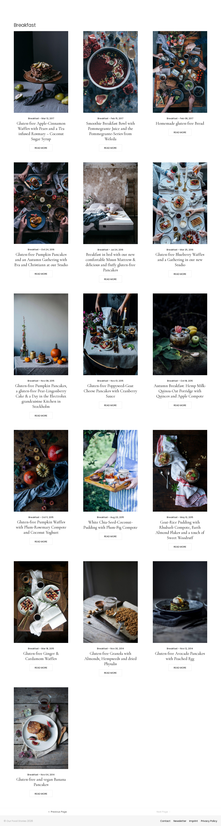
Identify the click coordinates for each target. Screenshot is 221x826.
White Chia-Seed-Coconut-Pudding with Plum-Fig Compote (110, 525)
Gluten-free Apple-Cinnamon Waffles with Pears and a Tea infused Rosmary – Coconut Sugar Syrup (41, 131)
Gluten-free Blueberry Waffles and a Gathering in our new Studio (180, 259)
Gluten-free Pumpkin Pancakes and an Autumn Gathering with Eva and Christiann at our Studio (41, 259)
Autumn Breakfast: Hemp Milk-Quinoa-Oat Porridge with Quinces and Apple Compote (180, 391)
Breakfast (33, 118)
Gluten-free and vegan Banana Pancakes (41, 782)
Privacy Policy (209, 821)
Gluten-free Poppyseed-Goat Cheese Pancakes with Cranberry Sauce (110, 391)
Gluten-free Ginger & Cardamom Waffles (41, 656)
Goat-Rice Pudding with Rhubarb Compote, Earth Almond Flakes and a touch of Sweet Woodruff (180, 530)
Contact (165, 821)
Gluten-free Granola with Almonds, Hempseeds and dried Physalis (110, 658)
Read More (41, 148)
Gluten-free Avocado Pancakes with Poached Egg (180, 656)
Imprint (193, 821)
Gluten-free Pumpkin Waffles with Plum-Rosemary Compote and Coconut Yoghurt (41, 527)
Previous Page (58, 811)
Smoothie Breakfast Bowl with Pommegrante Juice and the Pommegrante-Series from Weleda (110, 131)
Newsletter (180, 821)
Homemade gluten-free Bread (180, 123)
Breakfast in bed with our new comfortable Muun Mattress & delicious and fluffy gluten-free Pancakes (110, 262)
